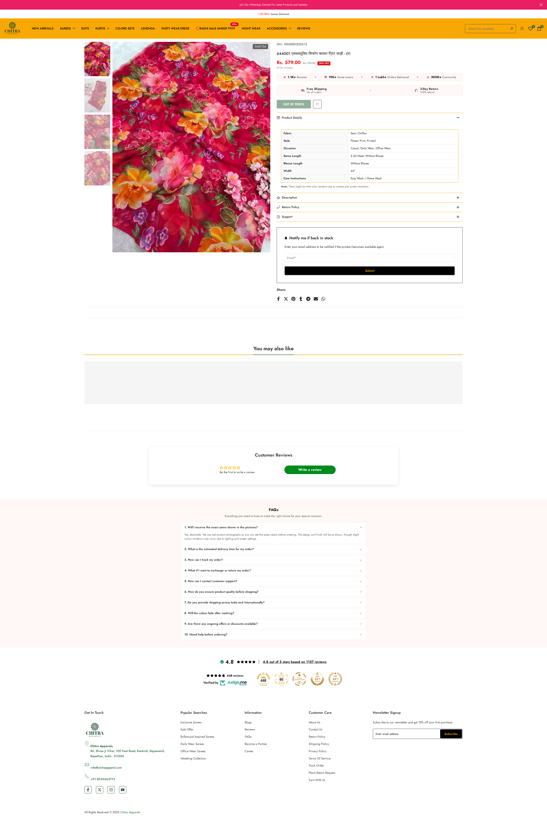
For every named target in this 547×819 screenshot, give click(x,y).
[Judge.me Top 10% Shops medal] (317, 679)
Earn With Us (317, 780)
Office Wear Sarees (193, 751)
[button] (317, 104)
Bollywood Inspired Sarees (197, 736)
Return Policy (317, 736)
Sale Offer (187, 729)
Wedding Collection (193, 758)
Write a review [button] (310, 469)
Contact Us (315, 729)
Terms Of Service (320, 758)
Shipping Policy (319, 744)
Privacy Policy (317, 751)
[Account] (522, 28)
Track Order (316, 765)
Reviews (250, 729)
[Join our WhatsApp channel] (273, 5)
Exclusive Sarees (191, 722)
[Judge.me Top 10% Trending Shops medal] (335, 679)
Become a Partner (256, 744)
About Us (314, 722)
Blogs (248, 722)
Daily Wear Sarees (192, 744)
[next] (261, 147)
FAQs (248, 736)
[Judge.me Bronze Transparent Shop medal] (299, 679)
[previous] (121, 147)
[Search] (512, 29)
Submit (369, 271)
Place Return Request (322, 773)
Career (249, 751)
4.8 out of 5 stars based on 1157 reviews (294, 661)
